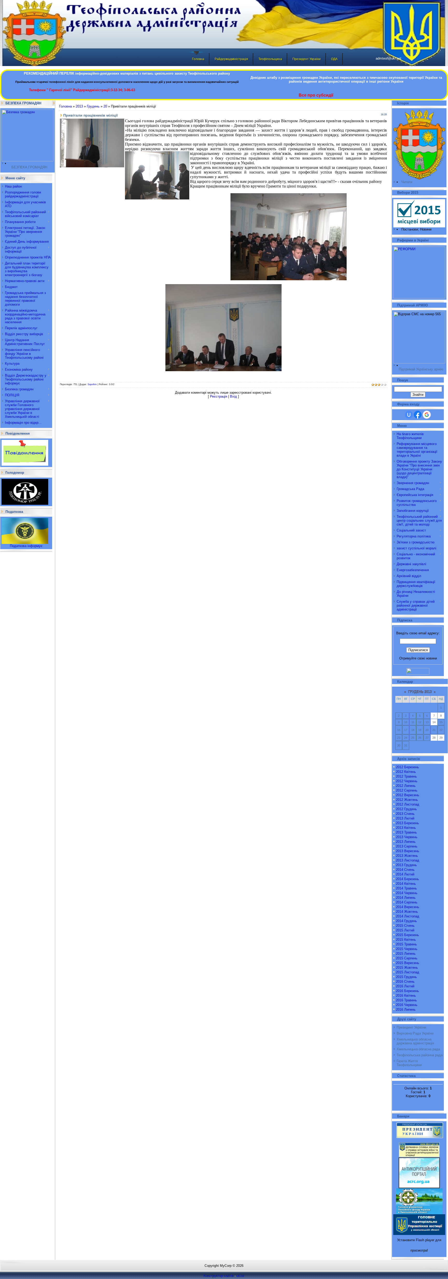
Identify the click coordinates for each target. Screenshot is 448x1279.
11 (412, 722)
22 (441, 729)
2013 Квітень (406, 828)
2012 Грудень (406, 809)
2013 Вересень (407, 851)
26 (419, 737)
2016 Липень (406, 1009)
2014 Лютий (405, 874)
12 (419, 722)
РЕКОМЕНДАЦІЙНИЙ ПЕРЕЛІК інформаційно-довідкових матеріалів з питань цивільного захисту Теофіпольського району (127, 73)
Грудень (93, 106)
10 (405, 722)
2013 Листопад (407, 860)
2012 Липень (406, 786)
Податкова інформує (26, 546)
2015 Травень (406, 944)
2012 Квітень (406, 772)
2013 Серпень (406, 846)
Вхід (233, 396)
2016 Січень (405, 981)
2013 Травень (406, 832)
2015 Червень (406, 949)
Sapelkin (92, 384)
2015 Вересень (407, 963)
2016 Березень (407, 991)
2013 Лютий (405, 818)
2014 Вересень (407, 907)
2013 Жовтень (407, 856)
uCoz (240, 1276)
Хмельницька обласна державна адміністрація (415, 1041)
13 (427, 722)
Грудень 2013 (420, 692)
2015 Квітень (406, 940)
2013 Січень (405, 814)
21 (434, 729)
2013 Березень (407, 823)
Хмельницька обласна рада (418, 1049)
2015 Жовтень (407, 967)
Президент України (306, 59)
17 (405, 729)
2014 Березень (407, 879)
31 (405, 745)
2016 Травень (406, 1000)
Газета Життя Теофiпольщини (409, 1063)
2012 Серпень (406, 790)
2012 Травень (406, 776)
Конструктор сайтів (219, 1276)
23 (398, 737)
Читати (406, 182)
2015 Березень (407, 935)
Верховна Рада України (415, 1033)
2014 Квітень (406, 884)
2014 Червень (406, 893)
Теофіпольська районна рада (420, 1055)
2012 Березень (407, 767)
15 (441, 722)
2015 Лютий (405, 930)
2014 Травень (406, 888)
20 (105, 106)
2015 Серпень (406, 958)
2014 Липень (406, 898)
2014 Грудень (406, 921)
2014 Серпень (406, 902)
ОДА (334, 59)
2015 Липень (406, 953)
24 (405, 737)
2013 (79, 106)
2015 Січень (405, 926)
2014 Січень (405, 870)
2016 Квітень (406, 995)
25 (412, 737)
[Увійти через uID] (409, 415)
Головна (198, 59)
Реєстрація (218, 396)
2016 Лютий (405, 986)
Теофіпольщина (270, 59)
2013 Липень (406, 842)
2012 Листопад (407, 804)
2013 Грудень (406, 865)
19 (419, 729)
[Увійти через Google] (427, 415)
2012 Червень (406, 781)
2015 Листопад (407, 972)
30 (398, 745)
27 (427, 737)
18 (412, 729)
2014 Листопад (407, 916)
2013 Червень (406, 837)
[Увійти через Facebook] (418, 415)
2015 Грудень (406, 977)
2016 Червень (406, 1005)
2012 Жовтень (407, 800)
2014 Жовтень (407, 912)
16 (398, 729)
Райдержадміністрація (231, 59)
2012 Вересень (407, 795)
